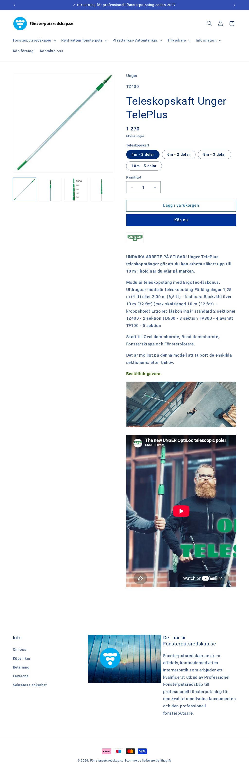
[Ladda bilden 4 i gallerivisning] (102, 189)
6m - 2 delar (178, 154)
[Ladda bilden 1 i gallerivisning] (24, 189)
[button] (34, 40)
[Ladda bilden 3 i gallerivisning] (76, 189)
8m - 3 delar (214, 154)
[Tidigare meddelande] (14, 5)
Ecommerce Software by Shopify (147, 760)
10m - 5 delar (144, 166)
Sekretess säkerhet (30, 685)
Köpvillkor (22, 658)
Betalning (21, 667)
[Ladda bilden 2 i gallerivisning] (50, 189)
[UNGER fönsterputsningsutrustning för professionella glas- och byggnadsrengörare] (135, 245)
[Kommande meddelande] (234, 5)
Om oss (20, 649)
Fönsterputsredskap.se (107, 760)
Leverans (21, 676)
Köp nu (181, 220)
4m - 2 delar (143, 154)
